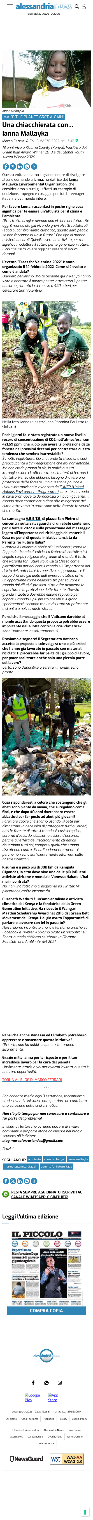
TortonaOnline (75, 1436)
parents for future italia (56, 1166)
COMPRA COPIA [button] (46, 1311)
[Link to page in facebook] (6, 166)
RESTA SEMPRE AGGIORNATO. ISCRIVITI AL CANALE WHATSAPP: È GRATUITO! (46, 1194)
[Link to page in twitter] (13, 166)
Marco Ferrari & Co (18, 141)
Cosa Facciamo (29, 1419)
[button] (77, 7)
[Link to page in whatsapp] (27, 166)
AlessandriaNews (54, 1430)
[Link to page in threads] (34, 166)
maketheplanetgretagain (21, 1166)
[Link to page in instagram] (59, 1382)
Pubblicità (48, 1419)
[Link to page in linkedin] (20, 166)
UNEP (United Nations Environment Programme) (43, 489)
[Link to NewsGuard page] (27, 1459)
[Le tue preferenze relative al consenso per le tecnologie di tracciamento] (85, 1512)
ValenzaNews (46, 1443)
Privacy (63, 1419)
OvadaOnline (55, 1436)
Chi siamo (11, 1419)
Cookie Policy (79, 1419)
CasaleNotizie (35, 1436)
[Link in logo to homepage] (44, 7)
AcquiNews (16, 1436)
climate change (54, 1159)
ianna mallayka (78, 1159)
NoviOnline (74, 1430)
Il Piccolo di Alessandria (25, 1430)
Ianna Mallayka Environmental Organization (40, 182)
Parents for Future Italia (22, 542)
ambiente (34, 1159)
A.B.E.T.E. (33, 518)
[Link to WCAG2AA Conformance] (65, 1459)
